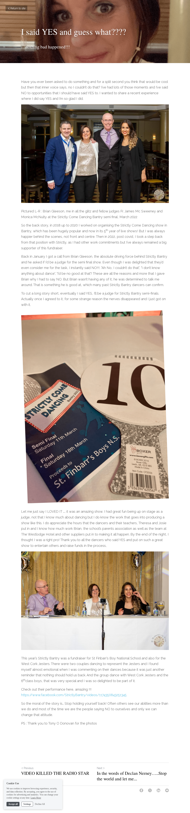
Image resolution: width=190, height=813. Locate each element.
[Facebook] (141, 790)
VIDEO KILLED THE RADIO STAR (55, 773)
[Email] (167, 790)
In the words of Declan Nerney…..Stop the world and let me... (132, 775)
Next (99, 768)
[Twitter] (150, 790)
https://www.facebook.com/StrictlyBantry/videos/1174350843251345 (74, 695)
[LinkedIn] (158, 790)
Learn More (36, 797)
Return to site (17, 8)
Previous (28, 768)
